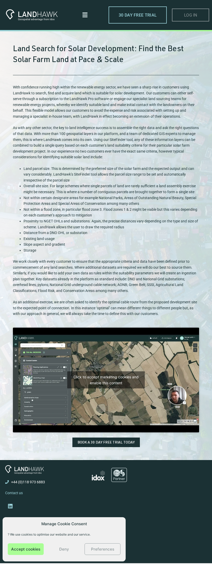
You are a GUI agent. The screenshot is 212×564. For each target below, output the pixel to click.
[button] (84, 15)
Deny (64, 549)
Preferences (102, 549)
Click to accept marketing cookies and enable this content (106, 380)
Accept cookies (25, 549)
